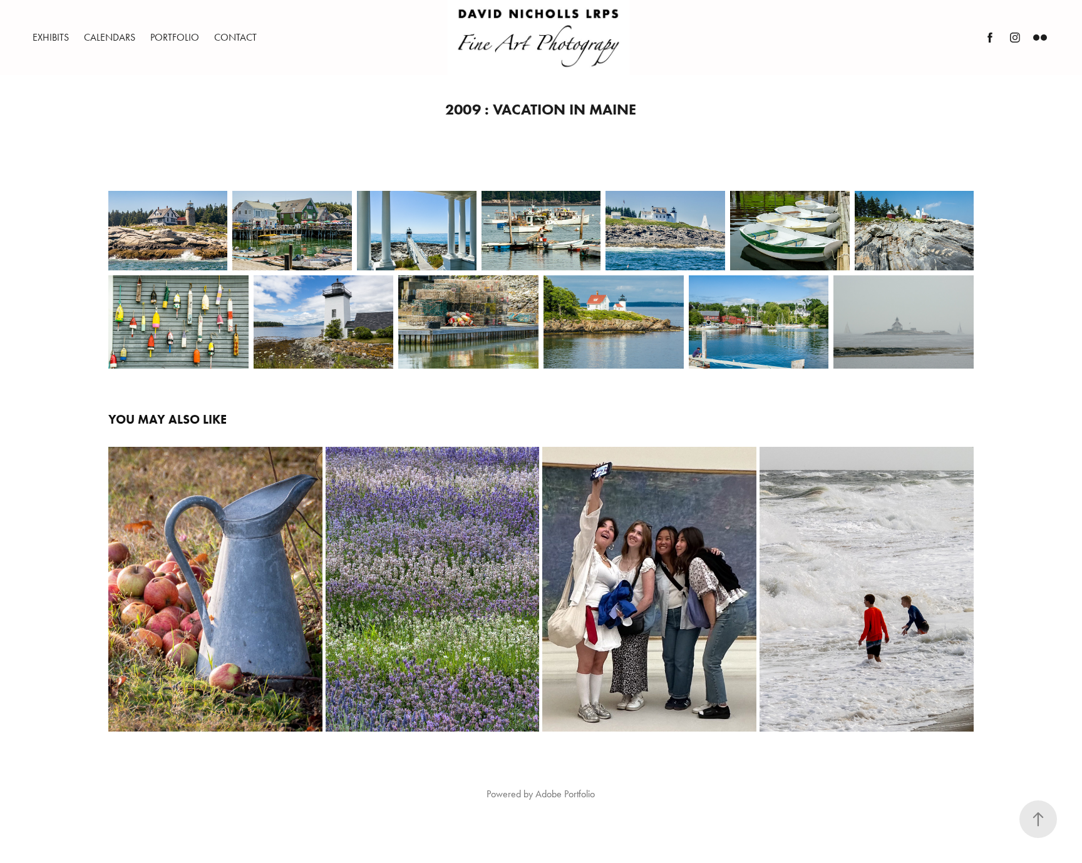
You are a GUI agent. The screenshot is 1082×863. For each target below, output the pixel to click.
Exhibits (51, 37)
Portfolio (174, 37)
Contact (235, 37)
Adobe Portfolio (565, 794)
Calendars (109, 37)
